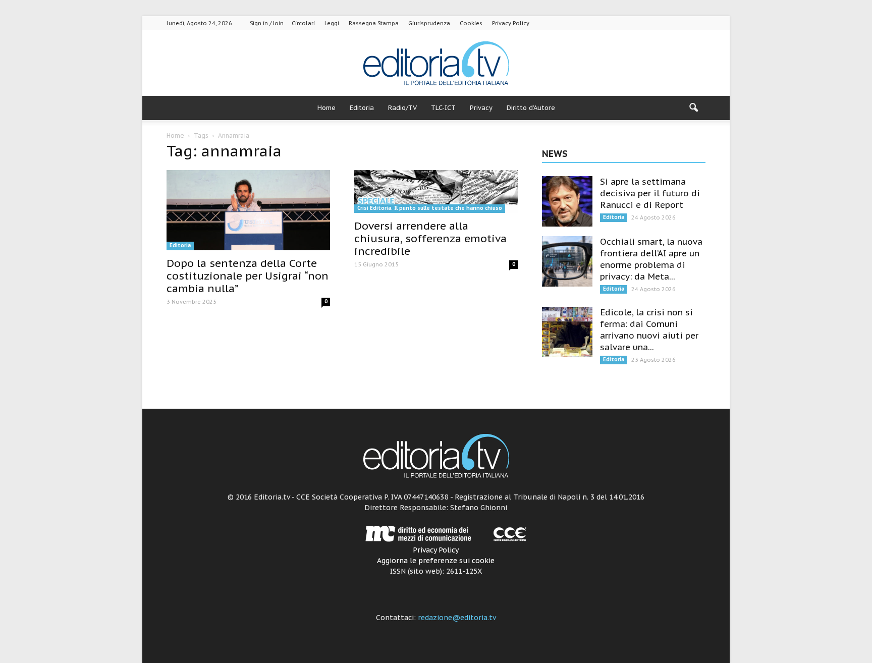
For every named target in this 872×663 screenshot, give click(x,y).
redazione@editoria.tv (457, 617)
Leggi (331, 23)
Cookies (471, 23)
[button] (693, 108)
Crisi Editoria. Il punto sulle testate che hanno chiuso (429, 208)
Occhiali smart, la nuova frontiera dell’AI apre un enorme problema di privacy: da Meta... (651, 259)
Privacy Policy (510, 23)
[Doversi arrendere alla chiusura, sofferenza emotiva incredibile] (436, 191)
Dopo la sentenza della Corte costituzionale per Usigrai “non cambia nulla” (248, 275)
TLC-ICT (443, 107)
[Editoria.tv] (436, 63)
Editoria (362, 107)
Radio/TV (402, 107)
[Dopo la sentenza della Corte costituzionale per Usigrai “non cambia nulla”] (248, 210)
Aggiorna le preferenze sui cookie (436, 560)
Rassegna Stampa (374, 23)
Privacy (481, 107)
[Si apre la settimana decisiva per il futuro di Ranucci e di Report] (567, 201)
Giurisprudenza (429, 23)
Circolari (303, 23)
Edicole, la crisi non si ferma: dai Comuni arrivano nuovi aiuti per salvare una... (649, 330)
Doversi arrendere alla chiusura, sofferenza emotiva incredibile (430, 238)
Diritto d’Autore (531, 107)
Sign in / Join (267, 23)
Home (326, 107)
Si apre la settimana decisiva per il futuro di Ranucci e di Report (650, 193)
